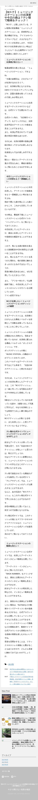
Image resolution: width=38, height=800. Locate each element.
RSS (15, 776)
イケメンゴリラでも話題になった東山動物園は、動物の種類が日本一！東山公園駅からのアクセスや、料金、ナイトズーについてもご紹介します (24, 744)
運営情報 (6, 776)
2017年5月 (5, 762)
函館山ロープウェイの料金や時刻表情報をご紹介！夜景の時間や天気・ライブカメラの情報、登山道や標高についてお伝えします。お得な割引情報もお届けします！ (24, 699)
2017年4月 (5, 764)
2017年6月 (5, 759)
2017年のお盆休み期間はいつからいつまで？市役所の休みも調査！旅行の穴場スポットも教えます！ (21, 671)
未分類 (11, 664)
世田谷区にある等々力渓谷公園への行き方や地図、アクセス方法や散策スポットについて (24, 731)
